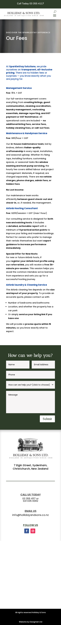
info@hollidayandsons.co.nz (30, 515)
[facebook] (26, 531)
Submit (47, 419)
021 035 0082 (30, 501)
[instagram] (32, 531)
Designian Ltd (36, 622)
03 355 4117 (29, 498)
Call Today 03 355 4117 (30, 3)
